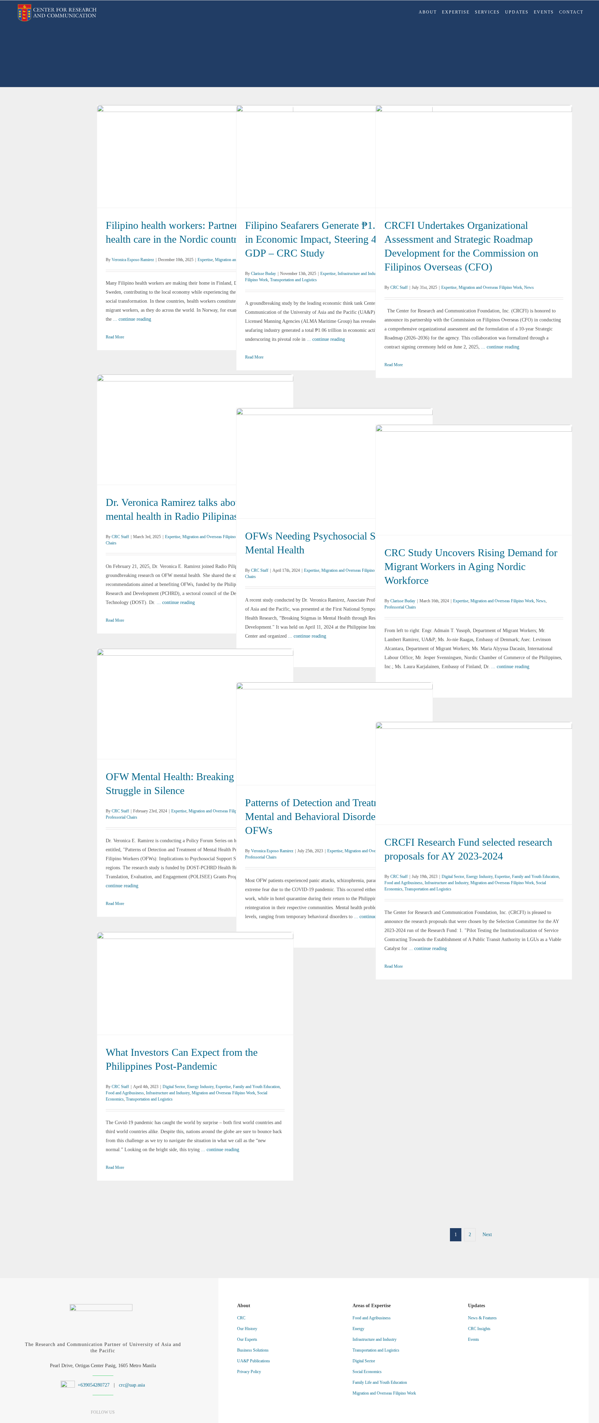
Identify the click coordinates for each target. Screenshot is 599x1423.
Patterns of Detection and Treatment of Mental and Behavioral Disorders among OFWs (334, 729)
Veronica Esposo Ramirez (133, 259)
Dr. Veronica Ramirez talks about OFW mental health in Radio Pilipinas (195, 425)
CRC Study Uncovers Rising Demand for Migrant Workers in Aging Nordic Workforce (474, 475)
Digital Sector (405, 768)
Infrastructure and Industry (294, 156)
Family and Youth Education (488, 768)
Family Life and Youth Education (380, 1382)
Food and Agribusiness (533, 768)
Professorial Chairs (521, 484)
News (515, 160)
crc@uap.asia (132, 1385)
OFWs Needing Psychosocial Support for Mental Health (334, 459)
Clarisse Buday (263, 273)
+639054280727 (93, 1385)
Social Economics (516, 777)
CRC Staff (399, 287)
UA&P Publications (253, 1361)
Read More (115, 337)
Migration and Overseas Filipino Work (203, 160)
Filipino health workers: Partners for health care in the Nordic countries (195, 152)
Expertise (162, 160)
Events (473, 1339)
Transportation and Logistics (293, 279)
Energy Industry (432, 768)
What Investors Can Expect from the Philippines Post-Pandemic (195, 970)
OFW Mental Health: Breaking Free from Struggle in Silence (195, 699)
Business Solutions (253, 1350)
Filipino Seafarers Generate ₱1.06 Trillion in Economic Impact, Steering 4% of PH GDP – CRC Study (334, 147)
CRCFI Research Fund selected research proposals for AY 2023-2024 (474, 760)
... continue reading (132, 319)
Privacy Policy (249, 1371)
